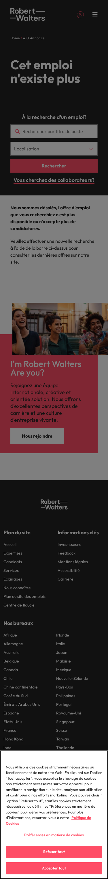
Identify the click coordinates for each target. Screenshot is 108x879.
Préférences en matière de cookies (54, 835)
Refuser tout (54, 851)
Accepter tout (54, 868)
